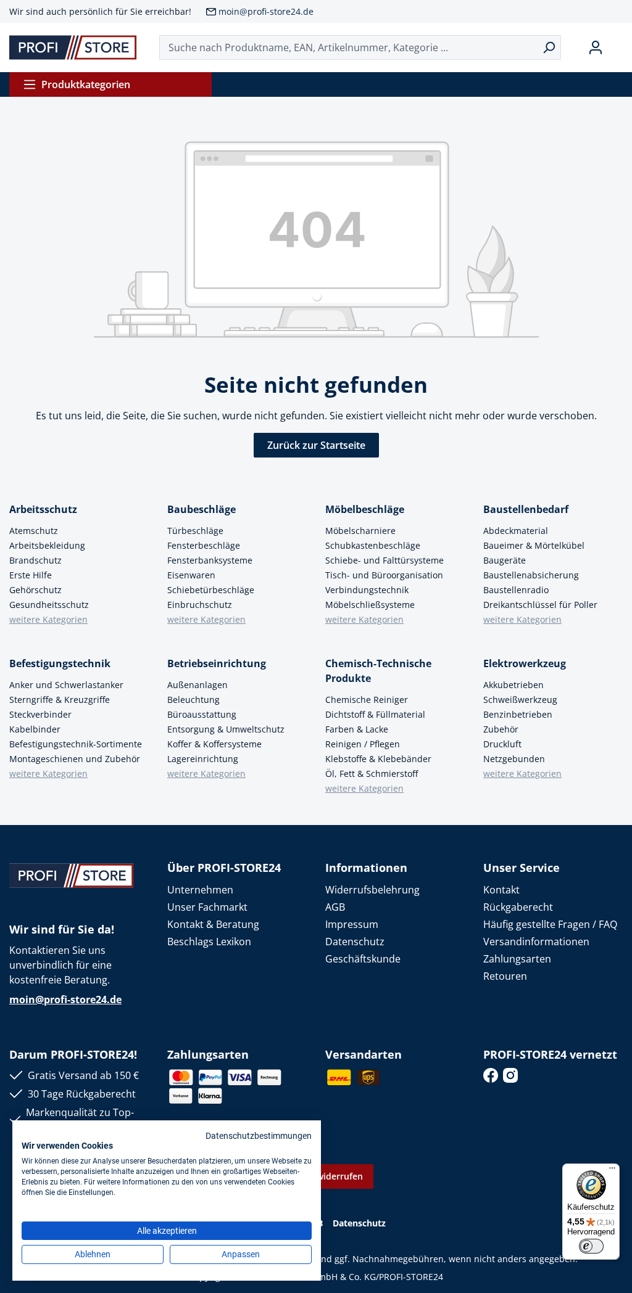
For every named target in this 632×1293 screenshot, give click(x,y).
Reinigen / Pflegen (362, 744)
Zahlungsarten (517, 959)
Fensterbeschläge (203, 545)
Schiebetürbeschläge (210, 590)
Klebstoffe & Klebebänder (378, 759)
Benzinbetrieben (517, 714)
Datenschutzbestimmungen (259, 1136)
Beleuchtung (193, 699)
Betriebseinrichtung (216, 663)
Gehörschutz (35, 590)
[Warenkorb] (618, 47)
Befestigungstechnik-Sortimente (75, 744)
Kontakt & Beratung (213, 924)
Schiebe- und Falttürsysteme (384, 560)
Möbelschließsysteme (370, 604)
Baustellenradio (516, 590)
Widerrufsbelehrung (372, 890)
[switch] (591, 1246)
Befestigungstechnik (59, 663)
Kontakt (501, 890)
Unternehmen (200, 890)
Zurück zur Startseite (316, 445)
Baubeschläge (201, 509)
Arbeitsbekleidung (47, 545)
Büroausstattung (201, 714)
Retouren (505, 976)
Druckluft (502, 744)
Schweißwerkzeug (520, 699)
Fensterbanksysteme (209, 560)
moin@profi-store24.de (266, 11)
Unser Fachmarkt (207, 907)
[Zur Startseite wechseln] (73, 47)
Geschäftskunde (363, 959)
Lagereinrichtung (202, 759)
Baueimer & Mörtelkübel (533, 545)
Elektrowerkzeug (524, 663)
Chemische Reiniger (366, 699)
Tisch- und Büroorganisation (384, 575)
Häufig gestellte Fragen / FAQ (550, 924)
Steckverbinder (40, 714)
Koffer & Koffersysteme (214, 744)
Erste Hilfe (30, 575)
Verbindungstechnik (367, 590)
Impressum (351, 924)
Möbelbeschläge (364, 509)
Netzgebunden (514, 759)
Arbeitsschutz (43, 509)
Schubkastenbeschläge (372, 545)
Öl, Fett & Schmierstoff (371, 773)
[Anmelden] (595, 47)
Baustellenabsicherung (531, 575)
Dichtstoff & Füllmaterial (375, 714)
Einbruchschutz (199, 604)
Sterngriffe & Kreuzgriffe (59, 699)
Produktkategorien (85, 84)
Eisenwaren (191, 575)
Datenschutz (355, 941)
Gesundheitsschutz (49, 604)
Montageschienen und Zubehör (74, 759)
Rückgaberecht (518, 907)
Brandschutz (35, 560)
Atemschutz (33, 530)
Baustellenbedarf (525, 509)
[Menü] (612, 1171)
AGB (335, 907)
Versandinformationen (536, 941)
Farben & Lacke (356, 729)
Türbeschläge (195, 530)
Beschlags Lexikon (209, 941)
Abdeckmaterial (515, 530)
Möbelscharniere (360, 530)
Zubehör (500, 729)
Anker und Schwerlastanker (66, 685)
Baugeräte (504, 560)
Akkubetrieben (513, 685)
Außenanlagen (197, 685)
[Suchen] (549, 47)
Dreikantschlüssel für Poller (540, 604)
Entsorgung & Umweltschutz (226, 729)
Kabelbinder (34, 729)
